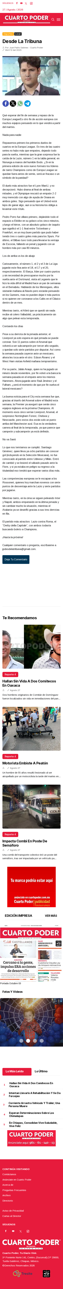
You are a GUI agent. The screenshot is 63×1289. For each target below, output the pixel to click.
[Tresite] (22, 1273)
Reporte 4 (10, 674)
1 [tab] (21, 979)
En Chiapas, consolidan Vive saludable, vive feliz (33, 1124)
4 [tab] (42, 979)
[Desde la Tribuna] (31, 75)
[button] (31, 965)
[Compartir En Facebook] (5, 105)
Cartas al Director (11, 1216)
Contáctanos (9, 1174)
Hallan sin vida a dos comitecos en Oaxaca (31, 1085)
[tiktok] (31, 3)
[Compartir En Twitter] (13, 105)
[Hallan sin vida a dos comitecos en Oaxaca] (31, 647)
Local (18, 34)
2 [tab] (28, 979)
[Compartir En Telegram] (27, 105)
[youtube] (21, 3)
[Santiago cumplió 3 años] (31, 1026)
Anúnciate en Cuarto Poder (16, 1179)
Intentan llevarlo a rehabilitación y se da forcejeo (34, 1094)
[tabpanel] (31, 955)
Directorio (7, 1200)
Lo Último (41, 1071)
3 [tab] (35, 979)
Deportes (8, 34)
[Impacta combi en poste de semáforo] (31, 806)
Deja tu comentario (16, 559)
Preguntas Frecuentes (14, 1190)
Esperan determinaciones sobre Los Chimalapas (31, 1114)
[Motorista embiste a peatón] (31, 729)
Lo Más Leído (15, 1071)
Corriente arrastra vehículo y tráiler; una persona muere (34, 1104)
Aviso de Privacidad (13, 1210)
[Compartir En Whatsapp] (20, 105)
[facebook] (17, 3)
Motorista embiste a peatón (25, 763)
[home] (26, 19)
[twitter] (26, 3)
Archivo (6, 1195)
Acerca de (7, 1184)
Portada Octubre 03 (10, 983)
